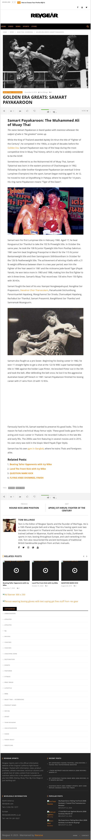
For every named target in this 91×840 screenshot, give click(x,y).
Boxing (11, 488)
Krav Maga (9, 682)
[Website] (33, 547)
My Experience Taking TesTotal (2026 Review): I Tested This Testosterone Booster (68, 764)
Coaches (8, 642)
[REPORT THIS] (20, 110)
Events (7, 665)
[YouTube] (82, 7)
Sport (12, 32)
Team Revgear (10, 722)
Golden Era (13, 147)
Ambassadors (10, 613)
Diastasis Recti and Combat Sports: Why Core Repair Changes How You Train (68, 787)
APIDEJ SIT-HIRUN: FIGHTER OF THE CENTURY (66, 508)
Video (10, 26)
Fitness (7, 676)
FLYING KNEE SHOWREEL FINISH (26, 477)
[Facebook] (78, 7)
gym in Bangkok (36, 448)
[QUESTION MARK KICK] (74, 571)
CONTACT (85, 835)
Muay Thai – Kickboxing (14, 699)
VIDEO (7, 734)
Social (7, 711)
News (18, 26)
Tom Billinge (44, 92)
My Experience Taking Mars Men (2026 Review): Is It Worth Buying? (69, 779)
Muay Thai (20, 488)
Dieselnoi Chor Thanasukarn (34, 290)
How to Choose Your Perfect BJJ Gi (33, 3)
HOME (75, 835)
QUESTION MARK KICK (21, 473)
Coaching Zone (11, 654)
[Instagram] (28, 547)
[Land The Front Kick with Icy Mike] (45, 571)
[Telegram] (42, 547)
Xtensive (39, 835)
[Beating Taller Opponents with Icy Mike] (16, 571)
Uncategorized (11, 728)
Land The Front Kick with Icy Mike (28, 468)
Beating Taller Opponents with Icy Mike (31, 464)
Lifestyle (8, 688)
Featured (8, 671)
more (84, 111)
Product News (10, 705)
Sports (26, 26)
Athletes (8, 619)
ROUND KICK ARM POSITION (24, 506)
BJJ (19, 3)
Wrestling (9, 745)
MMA (6, 694)
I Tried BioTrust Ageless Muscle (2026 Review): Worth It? (67, 771)
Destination (10, 659)
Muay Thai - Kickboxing (25, 32)
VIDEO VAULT (9, 739)
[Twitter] (86, 7)
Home (5, 32)
